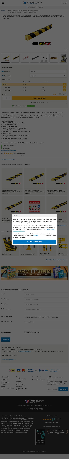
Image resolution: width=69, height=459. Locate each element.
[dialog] (34, 229)
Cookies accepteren (34, 242)
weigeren (35, 235)
